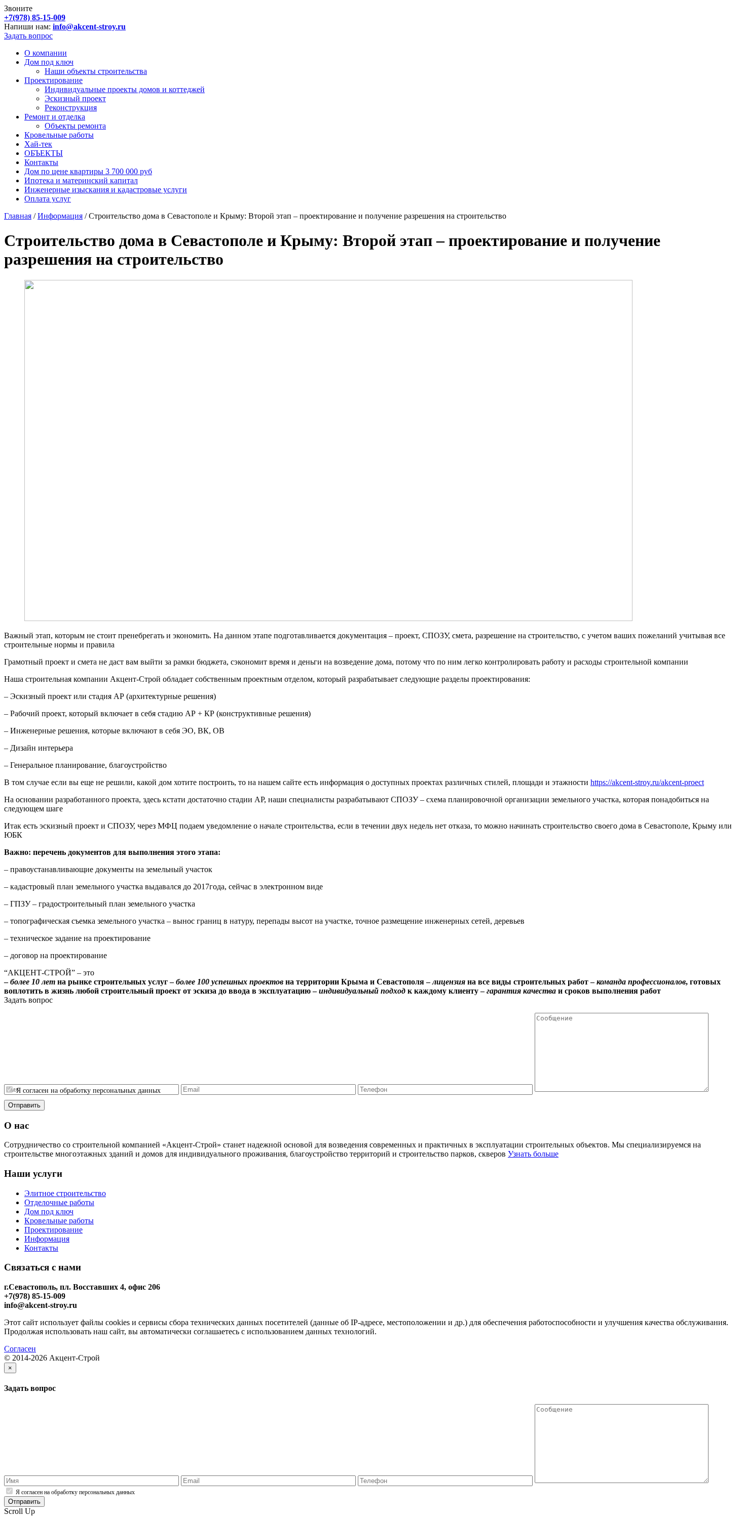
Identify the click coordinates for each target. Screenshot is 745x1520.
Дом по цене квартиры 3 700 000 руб (88, 171)
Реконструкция (71, 107)
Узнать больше (533, 1153)
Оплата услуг (47, 198)
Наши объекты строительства (96, 71)
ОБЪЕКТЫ (43, 153)
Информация (60, 216)
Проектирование (53, 80)
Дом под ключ (48, 62)
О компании (45, 53)
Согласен (20, 1348)
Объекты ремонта (75, 125)
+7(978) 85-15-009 (34, 17)
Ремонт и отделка (54, 116)
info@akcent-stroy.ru (89, 26)
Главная (17, 216)
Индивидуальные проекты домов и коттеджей (125, 89)
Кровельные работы (59, 135)
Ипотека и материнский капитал (81, 180)
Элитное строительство (65, 1193)
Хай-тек (38, 144)
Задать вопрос (28, 35)
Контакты (41, 162)
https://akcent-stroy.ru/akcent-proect (647, 782)
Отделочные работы (59, 1202)
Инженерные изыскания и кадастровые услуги (105, 189)
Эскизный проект (75, 98)
